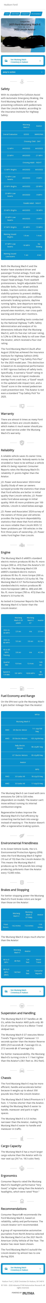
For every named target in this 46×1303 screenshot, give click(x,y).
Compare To (25, 14)
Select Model (15, 14)
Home (7, 14)
